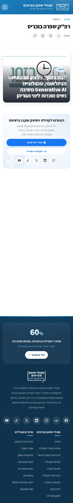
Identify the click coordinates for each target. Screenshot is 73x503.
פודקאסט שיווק (25, 455)
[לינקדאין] (45, 160)
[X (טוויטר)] (26, 420)
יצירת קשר (55, 489)
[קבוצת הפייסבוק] (56, 420)
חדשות (61, 69)
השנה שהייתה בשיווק (23, 482)
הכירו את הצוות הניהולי (49, 455)
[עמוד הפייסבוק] (66, 420)
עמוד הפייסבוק (34, 142)
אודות (57, 441)
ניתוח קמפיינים (26, 462)
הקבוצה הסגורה (35, 151)
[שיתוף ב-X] (50, 36)
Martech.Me (26, 489)
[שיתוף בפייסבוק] (58, 36)
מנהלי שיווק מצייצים (38, 5)
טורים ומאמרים (25, 468)
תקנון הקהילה (53, 496)
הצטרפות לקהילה (51, 475)
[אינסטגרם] (53, 160)
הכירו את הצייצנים (24, 441)
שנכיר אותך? (27, 448)
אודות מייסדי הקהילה (49, 448)
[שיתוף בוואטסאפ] (42, 36)
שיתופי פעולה (53, 468)
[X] (36, 160)
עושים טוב (28, 475)
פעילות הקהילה (52, 462)
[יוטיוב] (19, 160)
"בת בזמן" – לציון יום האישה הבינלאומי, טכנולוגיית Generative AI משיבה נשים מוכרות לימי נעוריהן (37, 86)
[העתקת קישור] (35, 36)
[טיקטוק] (28, 160)
